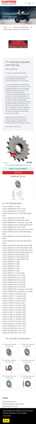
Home (5, 27)
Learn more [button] (7, 415)
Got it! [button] (6, 420)
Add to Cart (18, 172)
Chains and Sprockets (20, 27)
